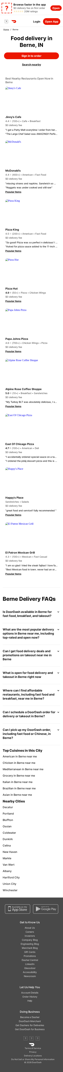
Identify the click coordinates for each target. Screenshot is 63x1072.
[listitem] (31, 756)
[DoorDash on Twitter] (32, 1038)
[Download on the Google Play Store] (45, 909)
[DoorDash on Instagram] (38, 1038)
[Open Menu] (6, 21)
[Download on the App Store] (17, 909)
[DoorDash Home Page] (13, 21)
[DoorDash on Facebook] (26, 1038)
